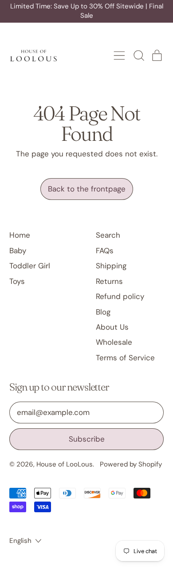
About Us (112, 327)
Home (19, 235)
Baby (17, 250)
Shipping (111, 266)
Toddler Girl (29, 266)
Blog (103, 312)
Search (108, 235)
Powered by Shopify (131, 464)
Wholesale (114, 342)
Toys (17, 281)
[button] (138, 55)
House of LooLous (64, 464)
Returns (109, 281)
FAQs (105, 250)
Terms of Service (125, 358)
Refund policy (120, 296)
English (20, 540)
